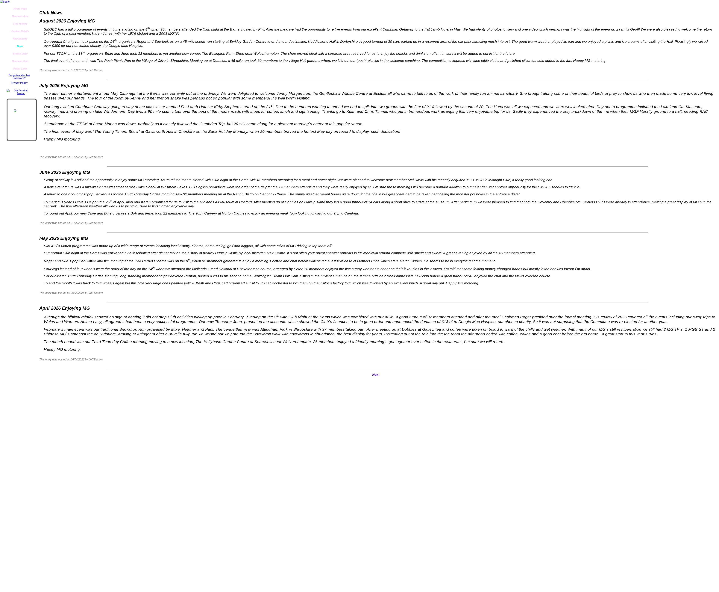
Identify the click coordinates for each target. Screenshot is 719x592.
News (20, 46)
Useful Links (20, 68)
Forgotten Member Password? (19, 76)
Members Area (20, 16)
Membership (20, 38)
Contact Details (20, 31)
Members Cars (20, 61)
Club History (20, 23)
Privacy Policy (19, 82)
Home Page (20, 8)
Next (376, 375)
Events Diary (20, 53)
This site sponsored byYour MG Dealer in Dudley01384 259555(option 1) (21, 104)
